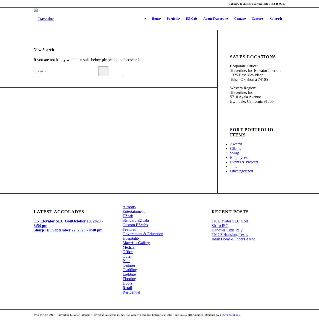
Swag (234, 153)
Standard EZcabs (136, 220)
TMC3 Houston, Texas (230, 234)
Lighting (129, 274)
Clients (235, 148)
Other (127, 256)
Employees (238, 157)
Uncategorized (241, 171)
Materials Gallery (136, 243)
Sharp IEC (220, 225)
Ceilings (129, 265)
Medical (129, 247)
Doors (127, 283)
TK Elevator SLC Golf (230, 221)
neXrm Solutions (229, 314)
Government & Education (143, 234)
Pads (126, 261)
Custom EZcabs (135, 225)
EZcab (128, 216)
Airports (129, 207)
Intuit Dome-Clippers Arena (233, 239)
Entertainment (134, 211)
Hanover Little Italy (227, 230)
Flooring (129, 279)
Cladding (130, 270)
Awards (236, 144)
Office (128, 252)
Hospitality (131, 238)
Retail (127, 288)
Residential (131, 292)
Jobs (233, 166)
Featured (129, 229)
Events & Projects (244, 162)
